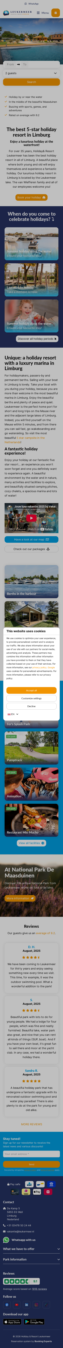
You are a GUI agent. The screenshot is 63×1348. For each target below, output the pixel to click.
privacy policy (39, 667)
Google (51, 667)
